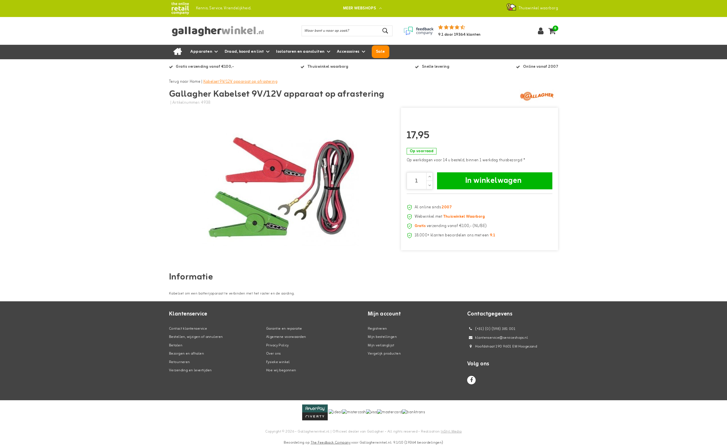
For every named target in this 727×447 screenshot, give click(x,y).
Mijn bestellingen (382, 337)
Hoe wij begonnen (281, 370)
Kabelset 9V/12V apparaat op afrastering (240, 82)
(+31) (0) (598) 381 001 (494, 329)
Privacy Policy (277, 345)
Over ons (273, 354)
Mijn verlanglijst (381, 345)
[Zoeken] (386, 31)
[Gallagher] (536, 96)
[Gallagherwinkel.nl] (180, 8)
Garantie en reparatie (284, 329)
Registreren (377, 329)
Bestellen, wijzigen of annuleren (196, 337)
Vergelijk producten (384, 354)
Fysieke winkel (278, 362)
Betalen (175, 345)
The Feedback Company (330, 443)
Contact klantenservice (188, 329)
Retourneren (179, 362)
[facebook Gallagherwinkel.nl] (471, 380)
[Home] (177, 52)
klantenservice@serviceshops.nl (501, 338)
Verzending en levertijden (190, 370)
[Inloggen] (541, 31)
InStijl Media (451, 432)
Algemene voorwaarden (286, 337)
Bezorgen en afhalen (186, 354)
